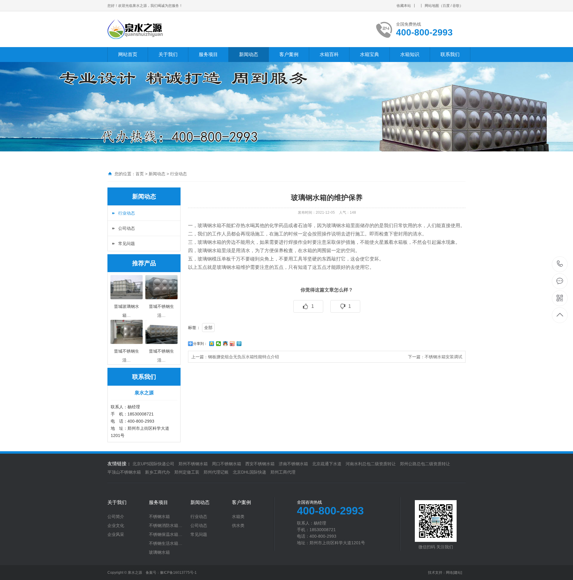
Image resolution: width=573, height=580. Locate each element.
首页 (139, 173)
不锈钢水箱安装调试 (443, 356)
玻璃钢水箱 (159, 552)
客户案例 (288, 54)
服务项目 (208, 54)
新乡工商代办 (157, 472)
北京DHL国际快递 (249, 472)
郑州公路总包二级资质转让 (425, 463)
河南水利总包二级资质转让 (371, 463)
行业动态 (178, 173)
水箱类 (238, 516)
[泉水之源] (179, 29)
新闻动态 (248, 54)
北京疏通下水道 (326, 463)
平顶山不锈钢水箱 (124, 472)
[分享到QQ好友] (225, 343)
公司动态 (126, 228)
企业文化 (115, 525)
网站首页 (127, 54)
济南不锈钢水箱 (293, 463)
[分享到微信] (218, 343)
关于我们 (168, 54)
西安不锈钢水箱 (260, 463)
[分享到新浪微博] (232, 343)
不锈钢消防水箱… (165, 525)
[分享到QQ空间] (211, 343)
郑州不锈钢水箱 (193, 463)
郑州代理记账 (216, 472)
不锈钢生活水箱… (165, 543)
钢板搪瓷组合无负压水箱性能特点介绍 (243, 356)
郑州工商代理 (282, 472)
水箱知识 (409, 54)
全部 (208, 327)
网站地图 (432, 6)
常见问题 (126, 243)
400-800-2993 (560, 264)
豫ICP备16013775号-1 (178, 572)
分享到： (200, 344)
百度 (446, 6)
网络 (449, 572)
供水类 (238, 525)
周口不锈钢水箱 (226, 463)
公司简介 (115, 516)
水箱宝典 (369, 54)
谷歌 (456, 6)
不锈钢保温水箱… (165, 534)
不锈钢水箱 (159, 516)
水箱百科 (329, 54)
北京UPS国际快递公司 (153, 463)
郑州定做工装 (186, 472)
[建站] (457, 572)
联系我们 (450, 54)
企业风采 (115, 534)
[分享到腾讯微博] (239, 343)
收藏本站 (404, 6)
